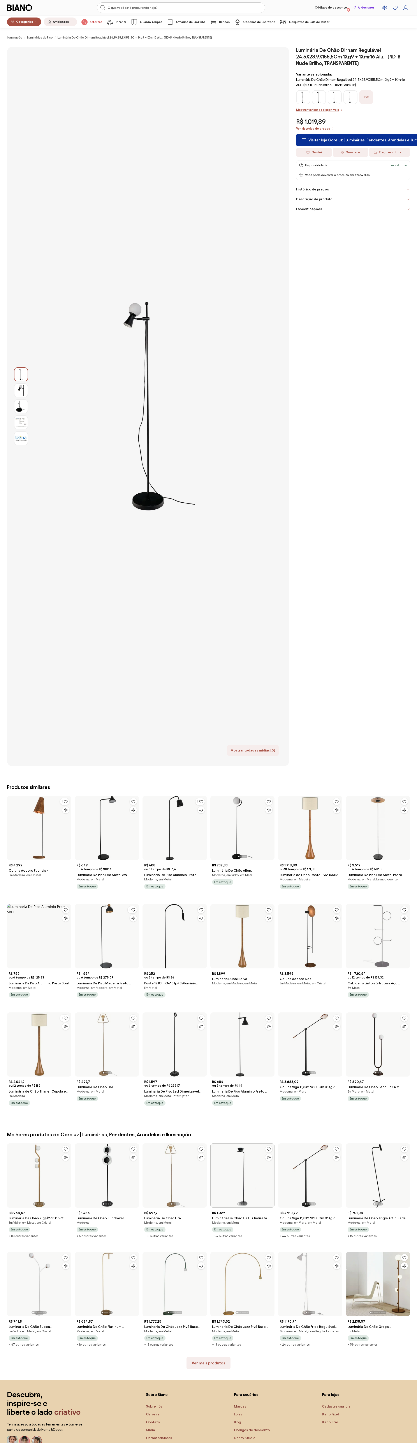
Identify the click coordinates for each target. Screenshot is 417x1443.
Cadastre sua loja (336, 1406)
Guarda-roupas (151, 22)
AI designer (366, 7)
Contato (153, 1422)
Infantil (121, 22)
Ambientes (61, 21)
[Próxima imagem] (271, 826)
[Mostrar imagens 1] (21, 374)
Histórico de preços (312, 189)
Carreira (153, 1414)
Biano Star (330, 1422)
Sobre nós (154, 1406)
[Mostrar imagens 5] (21, 438)
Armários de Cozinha (191, 22)
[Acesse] (405, 7)
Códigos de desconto (332, 8)
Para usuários (246, 1394)
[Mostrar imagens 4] (21, 422)
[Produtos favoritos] (395, 7)
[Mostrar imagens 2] (21, 390)
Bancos (224, 22)
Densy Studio (244, 1438)
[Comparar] (65, 809)
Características (159, 1438)
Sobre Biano (157, 1394)
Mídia (150, 1430)
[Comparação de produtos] (384, 7)
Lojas (238, 1414)
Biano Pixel (330, 1414)
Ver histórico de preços (313, 128)
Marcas (240, 1406)
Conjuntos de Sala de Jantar (309, 22)
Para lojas (330, 1394)
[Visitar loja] (158, 406)
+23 (366, 97)
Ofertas (96, 22)
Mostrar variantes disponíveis (317, 109)
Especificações (309, 209)
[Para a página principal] (28, 7)
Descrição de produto (314, 199)
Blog (237, 1422)
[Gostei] (133, 801)
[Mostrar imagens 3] (21, 406)
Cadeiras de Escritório (259, 22)
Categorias (24, 21)
